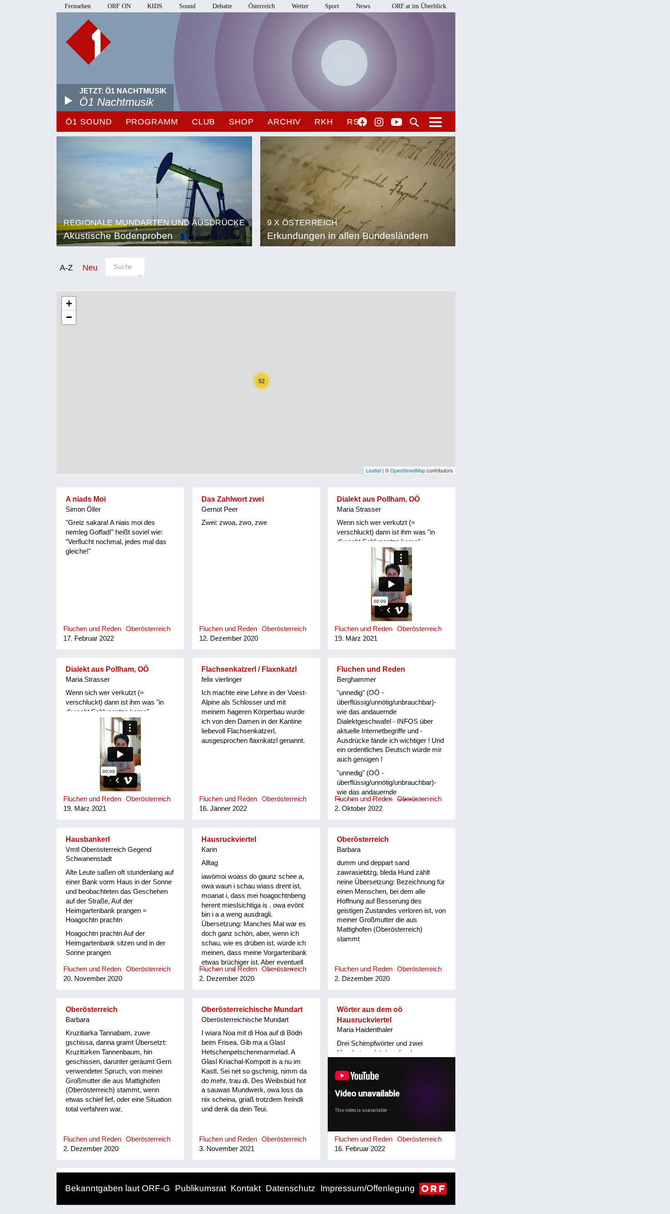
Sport (332, 6)
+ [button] (69, 303)
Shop (241, 121)
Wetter (300, 6)
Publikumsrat (200, 1188)
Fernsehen (78, 6)
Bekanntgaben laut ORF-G (117, 1188)
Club (204, 121)
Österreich (261, 6)
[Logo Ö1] (88, 42)
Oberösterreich (363, 839)
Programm (152, 121)
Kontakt (246, 1188)
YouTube (396, 122)
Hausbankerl (88, 839)
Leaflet (373, 470)
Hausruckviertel (228, 839)
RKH (323, 121)
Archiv (284, 121)
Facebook (362, 121)
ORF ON (119, 6)
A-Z (66, 267)
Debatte (222, 6)
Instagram (379, 122)
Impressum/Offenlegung (367, 1188)
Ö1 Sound (89, 121)
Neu (90, 267)
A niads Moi (86, 499)
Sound (187, 6)
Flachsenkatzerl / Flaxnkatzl (249, 669)
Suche (414, 122)
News (363, 6)
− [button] (69, 317)
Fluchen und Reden (371, 669)
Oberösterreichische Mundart (252, 1009)
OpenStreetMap (407, 470)
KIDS (154, 6)
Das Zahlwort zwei (232, 499)
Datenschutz (290, 1188)
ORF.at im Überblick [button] (419, 6)
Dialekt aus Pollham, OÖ (378, 499)
